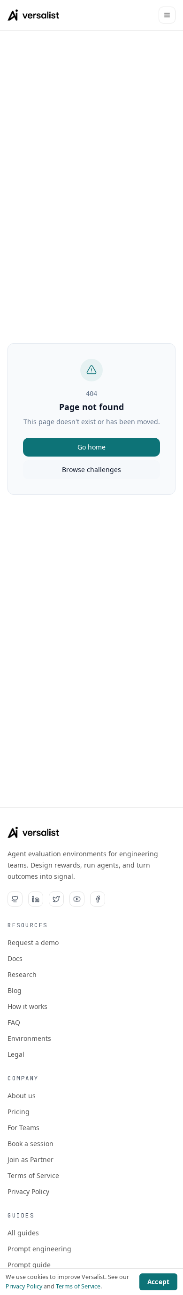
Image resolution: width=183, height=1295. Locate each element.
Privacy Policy (28, 1191)
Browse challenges (91, 469)
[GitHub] (15, 899)
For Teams (23, 1127)
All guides (23, 1232)
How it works (27, 1006)
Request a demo (33, 942)
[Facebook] (97, 899)
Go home (91, 446)
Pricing (19, 1111)
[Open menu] (167, 15)
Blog (15, 990)
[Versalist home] (34, 15)
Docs (15, 958)
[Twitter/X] (56, 899)
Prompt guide (29, 1264)
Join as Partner (30, 1159)
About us (22, 1095)
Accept (158, 1282)
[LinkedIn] (35, 899)
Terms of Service (33, 1175)
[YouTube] (76, 899)
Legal (16, 1054)
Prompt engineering (39, 1248)
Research (22, 974)
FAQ (14, 1022)
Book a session (30, 1143)
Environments (29, 1038)
